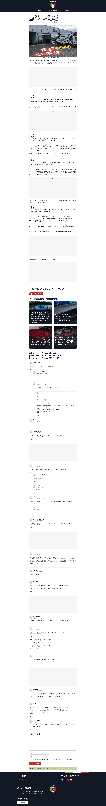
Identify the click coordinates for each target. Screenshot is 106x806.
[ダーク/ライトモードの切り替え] (72, 10)
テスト (44, 10)
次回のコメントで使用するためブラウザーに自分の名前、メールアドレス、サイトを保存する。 (53, 759)
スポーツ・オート (53, 10)
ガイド (61, 10)
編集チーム (20, 779)
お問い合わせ (20, 782)
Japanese (22, 802)
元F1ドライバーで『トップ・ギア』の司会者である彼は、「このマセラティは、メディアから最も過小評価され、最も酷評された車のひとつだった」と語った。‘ (40, 341)
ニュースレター (21, 781)
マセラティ (37, 60)
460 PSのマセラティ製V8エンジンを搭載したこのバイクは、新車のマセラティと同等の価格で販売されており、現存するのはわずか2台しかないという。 (64, 341)
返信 (31, 369)
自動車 (39, 10)
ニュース (31, 10)
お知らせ (67, 10)
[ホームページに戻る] (53, 4)
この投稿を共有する (37, 294)
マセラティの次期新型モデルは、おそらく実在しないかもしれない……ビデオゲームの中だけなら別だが (63, 317)
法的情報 (19, 784)
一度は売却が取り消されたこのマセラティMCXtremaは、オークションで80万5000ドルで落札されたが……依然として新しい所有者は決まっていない (40, 316)
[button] (76, 10)
